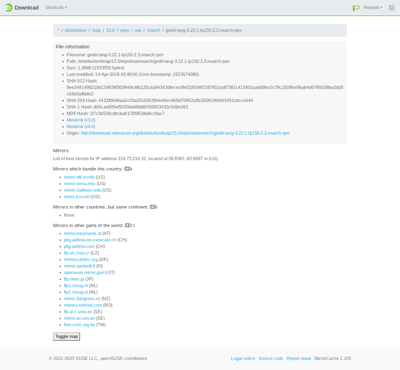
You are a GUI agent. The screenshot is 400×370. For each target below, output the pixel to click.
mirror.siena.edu (80, 183)
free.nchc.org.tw (79, 324)
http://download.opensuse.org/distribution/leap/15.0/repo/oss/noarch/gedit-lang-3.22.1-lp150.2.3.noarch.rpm (185, 133)
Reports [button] (371, 7)
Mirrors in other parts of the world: (89, 225)
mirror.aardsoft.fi (79, 266)
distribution (76, 30)
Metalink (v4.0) (81, 126)
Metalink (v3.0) (81, 120)
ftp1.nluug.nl (76, 285)
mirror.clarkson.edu (82, 190)
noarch (154, 30)
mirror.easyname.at (82, 233)
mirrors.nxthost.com (83, 305)
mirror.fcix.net (77, 196)
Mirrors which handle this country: (89, 169)
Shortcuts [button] (54, 7)
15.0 (110, 30)
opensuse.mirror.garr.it (85, 272)
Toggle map (66, 336)
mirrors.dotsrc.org (81, 259)
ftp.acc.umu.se (78, 311)
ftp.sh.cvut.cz (76, 253)
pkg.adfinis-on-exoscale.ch (90, 240)
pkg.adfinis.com (79, 246)
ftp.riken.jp (74, 279)
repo (124, 30)
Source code (271, 358)
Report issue (299, 358)
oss (137, 30)
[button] (356, 7)
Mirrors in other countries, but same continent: (101, 207)
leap (96, 30)
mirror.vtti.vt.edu (79, 177)
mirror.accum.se (79, 318)
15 (132, 225)
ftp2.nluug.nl (76, 292)
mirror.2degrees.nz (82, 298)
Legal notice (243, 358)
